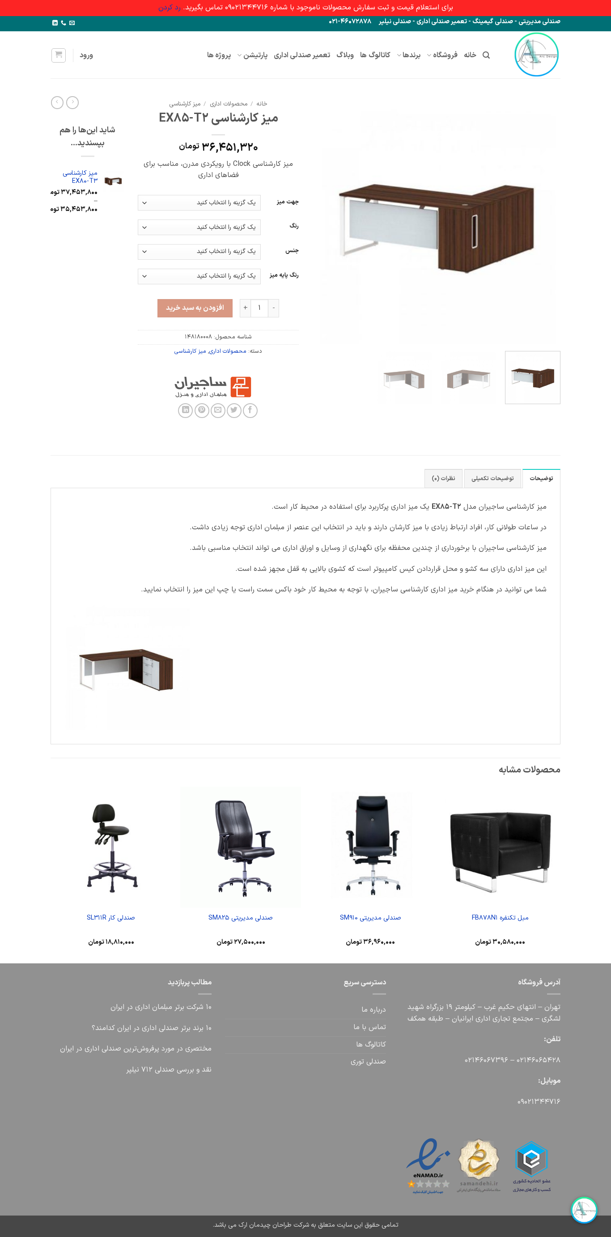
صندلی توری (368, 1061)
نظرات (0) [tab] (443, 478)
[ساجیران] (253, 387)
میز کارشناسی (184, 104)
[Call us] (63, 23)
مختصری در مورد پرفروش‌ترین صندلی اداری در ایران (136, 1048)
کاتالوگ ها (375, 55)
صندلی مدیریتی (539, 21)
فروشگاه (445, 55)
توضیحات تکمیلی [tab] (492, 478)
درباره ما (373, 1010)
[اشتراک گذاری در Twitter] (234, 410)
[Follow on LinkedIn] (55, 23)
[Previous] (544, 220)
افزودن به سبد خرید (195, 308)
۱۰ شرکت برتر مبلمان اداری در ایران (161, 1007)
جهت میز (288, 202)
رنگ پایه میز (284, 275)
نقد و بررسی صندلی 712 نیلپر (169, 1069)
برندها (411, 55)
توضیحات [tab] (541, 478)
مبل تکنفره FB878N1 (500, 918)
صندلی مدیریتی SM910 (370, 918)
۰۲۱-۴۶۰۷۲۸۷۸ (350, 21)
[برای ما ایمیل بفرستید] (72, 23)
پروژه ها (219, 55)
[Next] (322, 220)
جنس (292, 251)
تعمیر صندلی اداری (441, 21)
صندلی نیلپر (395, 21)
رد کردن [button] (169, 7)
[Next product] (72, 102)
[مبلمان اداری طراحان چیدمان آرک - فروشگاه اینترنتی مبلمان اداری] (531, 54)
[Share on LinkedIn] (185, 410)
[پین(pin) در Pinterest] (202, 410)
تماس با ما (369, 1027)
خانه (470, 55)
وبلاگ (345, 55)
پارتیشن (255, 55)
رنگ (294, 226)
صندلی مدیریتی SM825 (240, 918)
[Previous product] (57, 102)
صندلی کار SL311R (111, 918)
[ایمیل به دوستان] (218, 410)
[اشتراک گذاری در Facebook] (250, 410)
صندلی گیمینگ (492, 21)
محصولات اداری (228, 104)
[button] (486, 55)
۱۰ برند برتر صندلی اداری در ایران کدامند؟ (152, 1028)
